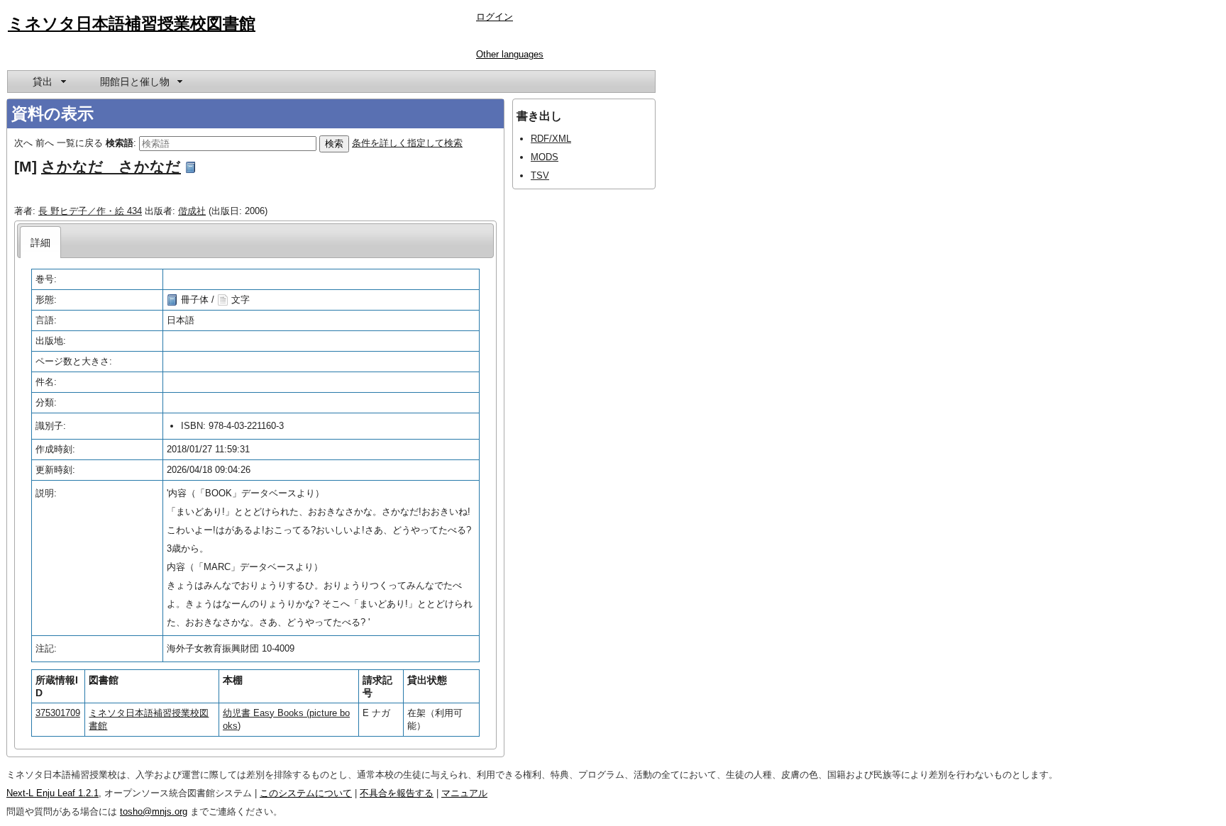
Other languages (509, 54)
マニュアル (464, 793)
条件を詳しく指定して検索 (407, 143)
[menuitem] (48, 81)
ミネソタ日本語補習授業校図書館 (131, 23)
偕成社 (192, 211)
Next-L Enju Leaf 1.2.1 (52, 793)
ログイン (494, 16)
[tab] (41, 242)
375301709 (57, 713)
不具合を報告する (396, 793)
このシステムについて (306, 793)
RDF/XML (551, 138)
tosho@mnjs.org (153, 811)
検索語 (119, 143)
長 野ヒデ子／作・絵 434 (90, 211)
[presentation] (41, 242)
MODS (544, 157)
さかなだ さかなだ (111, 166)
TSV (540, 175)
